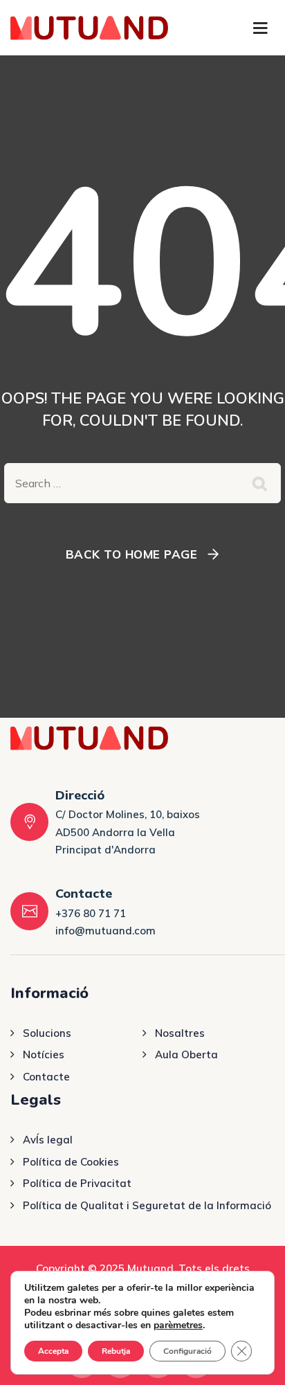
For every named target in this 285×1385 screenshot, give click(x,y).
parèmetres (178, 1325)
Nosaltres (180, 1033)
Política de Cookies (71, 1161)
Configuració (187, 1351)
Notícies (43, 1054)
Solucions (47, 1033)
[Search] (260, 483)
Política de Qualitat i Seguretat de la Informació (147, 1205)
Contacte (46, 1076)
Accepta (53, 1351)
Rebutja (116, 1351)
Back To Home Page (132, 554)
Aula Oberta (186, 1054)
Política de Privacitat (77, 1183)
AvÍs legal (48, 1139)
